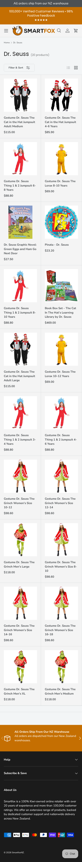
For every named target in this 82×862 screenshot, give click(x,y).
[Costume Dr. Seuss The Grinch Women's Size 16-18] (61, 603)
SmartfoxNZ (18, 852)
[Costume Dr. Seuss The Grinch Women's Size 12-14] (61, 476)
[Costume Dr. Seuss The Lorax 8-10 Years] (61, 158)
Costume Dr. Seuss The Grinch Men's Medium (60, 691)
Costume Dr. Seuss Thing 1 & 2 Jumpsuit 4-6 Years (61, 439)
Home (7, 43)
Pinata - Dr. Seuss (57, 245)
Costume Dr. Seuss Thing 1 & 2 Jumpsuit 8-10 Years (20, 312)
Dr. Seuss (17, 43)
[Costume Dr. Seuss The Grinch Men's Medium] (61, 666)
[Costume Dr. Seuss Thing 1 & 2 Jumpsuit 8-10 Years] (20, 285)
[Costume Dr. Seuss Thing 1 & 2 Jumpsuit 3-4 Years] (20, 412)
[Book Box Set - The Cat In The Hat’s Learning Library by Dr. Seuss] (61, 285)
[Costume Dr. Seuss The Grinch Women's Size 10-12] (20, 476)
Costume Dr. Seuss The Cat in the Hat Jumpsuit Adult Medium (19, 122)
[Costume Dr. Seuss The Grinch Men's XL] (20, 666)
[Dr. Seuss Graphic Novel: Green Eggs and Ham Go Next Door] (20, 222)
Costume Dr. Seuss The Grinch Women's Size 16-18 (60, 630)
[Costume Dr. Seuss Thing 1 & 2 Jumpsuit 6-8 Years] (20, 158)
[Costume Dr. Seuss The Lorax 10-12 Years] (61, 349)
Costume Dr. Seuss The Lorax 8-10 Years (60, 183)
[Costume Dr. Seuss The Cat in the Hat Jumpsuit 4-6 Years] (61, 95)
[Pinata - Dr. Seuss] (61, 222)
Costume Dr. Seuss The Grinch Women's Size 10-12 (19, 503)
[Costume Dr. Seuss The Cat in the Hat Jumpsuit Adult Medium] (20, 95)
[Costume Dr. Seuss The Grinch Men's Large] (20, 539)
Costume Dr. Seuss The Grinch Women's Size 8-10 (61, 566)
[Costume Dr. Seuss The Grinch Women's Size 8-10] (61, 539)
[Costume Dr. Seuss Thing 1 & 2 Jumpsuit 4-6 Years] (61, 412)
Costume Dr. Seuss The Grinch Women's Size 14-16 (19, 630)
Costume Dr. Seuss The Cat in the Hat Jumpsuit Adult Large (19, 376)
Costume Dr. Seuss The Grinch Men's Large (19, 564)
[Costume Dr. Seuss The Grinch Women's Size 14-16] (20, 603)
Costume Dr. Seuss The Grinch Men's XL (19, 691)
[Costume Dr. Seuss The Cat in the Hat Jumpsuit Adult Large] (20, 349)
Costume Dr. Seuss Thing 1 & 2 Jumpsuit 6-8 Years (20, 185)
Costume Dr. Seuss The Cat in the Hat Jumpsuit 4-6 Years (60, 122)
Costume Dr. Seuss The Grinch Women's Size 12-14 (60, 503)
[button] (76, 31)
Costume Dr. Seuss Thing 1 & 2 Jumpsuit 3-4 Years (20, 439)
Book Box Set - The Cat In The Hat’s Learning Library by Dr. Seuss (60, 312)
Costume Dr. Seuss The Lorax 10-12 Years (60, 374)
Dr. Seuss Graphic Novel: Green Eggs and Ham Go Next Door (20, 249)
